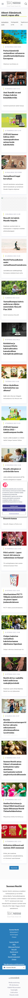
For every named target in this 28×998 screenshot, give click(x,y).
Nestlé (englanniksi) (14, 957)
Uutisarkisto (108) (4, 23)
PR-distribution (14, 985)
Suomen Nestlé (14, 942)
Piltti (14, 944)
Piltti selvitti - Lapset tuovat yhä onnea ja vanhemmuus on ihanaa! (13, 555)
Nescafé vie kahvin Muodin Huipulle (11, 219)
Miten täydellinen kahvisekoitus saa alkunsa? (11, 387)
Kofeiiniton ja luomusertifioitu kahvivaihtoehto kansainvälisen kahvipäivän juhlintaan (13, 348)
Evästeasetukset (14, 513)
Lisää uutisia (14, 992)
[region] (14, 499)
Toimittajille (14, 990)
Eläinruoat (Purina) (14, 947)
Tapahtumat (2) (24, 23)
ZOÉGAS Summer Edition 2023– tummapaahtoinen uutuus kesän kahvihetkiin (11, 139)
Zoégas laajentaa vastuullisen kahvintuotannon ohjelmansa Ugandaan (12, 640)
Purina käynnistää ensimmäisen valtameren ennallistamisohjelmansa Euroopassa (13, 55)
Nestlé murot (14, 952)
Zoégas (14, 959)
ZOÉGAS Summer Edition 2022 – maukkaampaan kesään (13, 429)
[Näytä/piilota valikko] (2, 4)
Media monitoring (14, 982)
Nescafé (14, 949)
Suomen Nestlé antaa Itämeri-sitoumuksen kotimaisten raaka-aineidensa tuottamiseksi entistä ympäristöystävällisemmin (14, 768)
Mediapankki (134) (14, 23)
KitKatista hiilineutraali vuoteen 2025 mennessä (13, 846)
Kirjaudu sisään (14, 995)
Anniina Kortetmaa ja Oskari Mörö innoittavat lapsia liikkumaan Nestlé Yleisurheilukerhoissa (13, 807)
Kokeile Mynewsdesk (14, 987)
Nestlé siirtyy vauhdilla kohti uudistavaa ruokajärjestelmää (13, 680)
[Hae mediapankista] (26, 4)
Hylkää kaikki (14, 506)
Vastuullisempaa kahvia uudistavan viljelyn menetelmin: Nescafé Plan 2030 (13, 305)
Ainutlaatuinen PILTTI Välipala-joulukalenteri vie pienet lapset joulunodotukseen (13, 598)
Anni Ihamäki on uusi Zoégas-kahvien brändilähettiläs (12, 95)
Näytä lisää (14, 868)
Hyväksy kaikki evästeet (14, 510)
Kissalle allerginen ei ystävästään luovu (12, 470)
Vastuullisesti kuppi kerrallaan (11, 177)
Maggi (14, 954)
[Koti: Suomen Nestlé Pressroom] (14, 4)
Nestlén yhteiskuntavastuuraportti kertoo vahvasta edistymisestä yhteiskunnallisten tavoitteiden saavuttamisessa (14, 727)
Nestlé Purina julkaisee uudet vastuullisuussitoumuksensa (15, 262)
